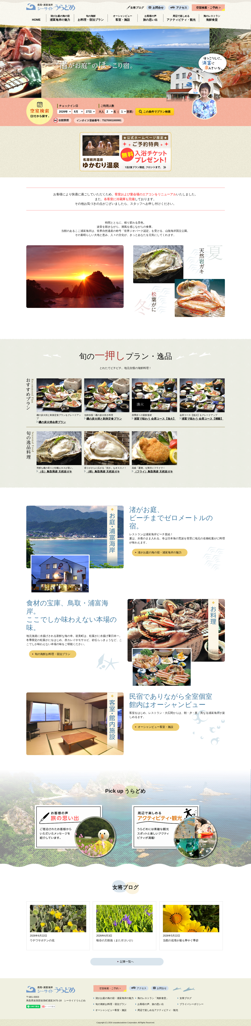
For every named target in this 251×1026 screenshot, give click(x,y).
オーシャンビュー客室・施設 (155, 726)
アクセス (181, 7)
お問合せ (158, 7)
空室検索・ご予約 (207, 7)
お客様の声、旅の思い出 (150, 1004)
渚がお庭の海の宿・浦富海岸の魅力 (160, 552)
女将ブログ (137, 7)
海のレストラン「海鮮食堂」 (153, 998)
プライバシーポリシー (192, 1004)
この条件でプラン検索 (157, 111)
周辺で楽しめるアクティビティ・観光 (157, 1010)
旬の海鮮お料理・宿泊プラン (52, 654)
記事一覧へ (127, 961)
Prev (4, 61)
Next (246, 61)
